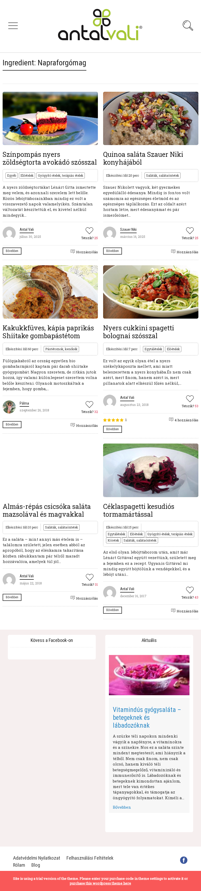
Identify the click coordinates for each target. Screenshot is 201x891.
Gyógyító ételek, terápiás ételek (60, 175)
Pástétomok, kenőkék (61, 349)
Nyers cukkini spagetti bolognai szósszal (138, 332)
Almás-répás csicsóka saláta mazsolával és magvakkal (47, 510)
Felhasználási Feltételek (89, 858)
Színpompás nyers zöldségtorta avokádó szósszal (50, 158)
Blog (35, 865)
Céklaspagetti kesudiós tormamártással (138, 510)
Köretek (113, 540)
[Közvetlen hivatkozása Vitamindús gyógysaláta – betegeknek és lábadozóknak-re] (149, 675)
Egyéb (11, 175)
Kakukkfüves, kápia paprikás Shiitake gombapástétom (48, 332)
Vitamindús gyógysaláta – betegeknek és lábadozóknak (147, 717)
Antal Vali (27, 229)
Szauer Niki (128, 229)
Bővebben (12, 251)
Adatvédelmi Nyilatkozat (36, 858)
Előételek (27, 175)
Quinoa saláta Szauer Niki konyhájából (143, 158)
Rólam (19, 865)
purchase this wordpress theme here (100, 883)
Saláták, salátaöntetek (162, 175)
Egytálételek (153, 349)
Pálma (24, 403)
